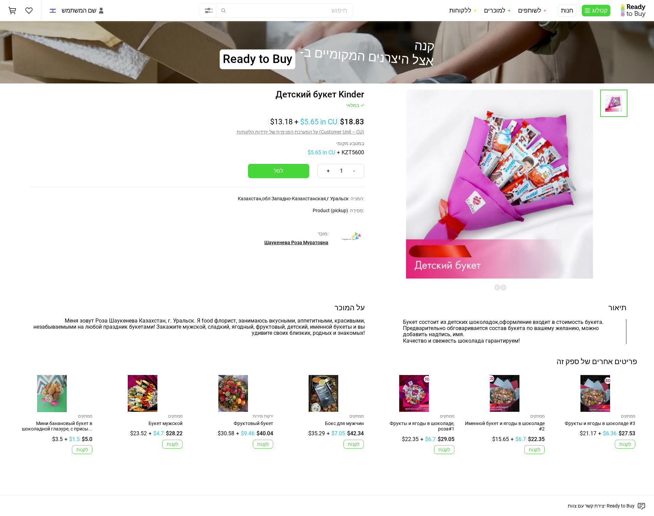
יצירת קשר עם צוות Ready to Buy (601, 506)
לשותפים (529, 10)
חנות (567, 10)
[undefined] (497, 287)
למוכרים (494, 10)
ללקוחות (460, 10)
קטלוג (600, 10)
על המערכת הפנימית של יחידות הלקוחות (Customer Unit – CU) (300, 132)
